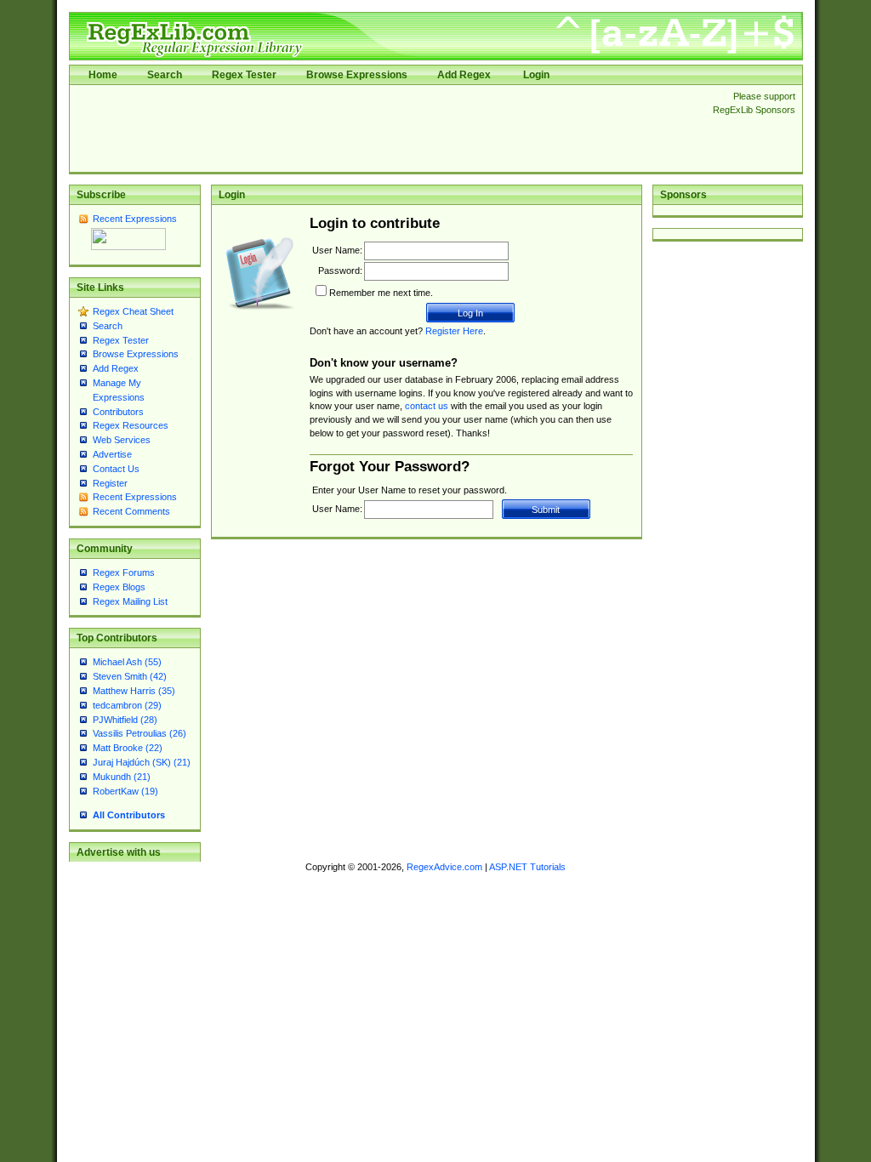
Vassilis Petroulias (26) (139, 733)
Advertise (112, 454)
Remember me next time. (381, 293)
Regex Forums (124, 572)
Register (110, 483)
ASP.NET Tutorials (527, 867)
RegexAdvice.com (444, 867)
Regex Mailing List (130, 601)
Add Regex (464, 75)
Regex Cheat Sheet (133, 311)
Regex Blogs (119, 587)
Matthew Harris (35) (134, 691)
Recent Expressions (135, 219)
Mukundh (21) (122, 777)
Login (536, 75)
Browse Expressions (356, 75)
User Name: (337, 250)
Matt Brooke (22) (127, 748)
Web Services (122, 440)
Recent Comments (131, 511)
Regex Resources (130, 425)
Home (102, 75)
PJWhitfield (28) (125, 720)
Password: (340, 270)
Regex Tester (244, 75)
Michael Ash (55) (127, 662)
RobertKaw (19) (125, 791)
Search (164, 75)
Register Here (454, 331)
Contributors (118, 412)
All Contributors (129, 815)
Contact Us (116, 469)
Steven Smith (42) (130, 676)
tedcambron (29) (127, 705)
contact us (426, 406)
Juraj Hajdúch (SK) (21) (142, 762)
